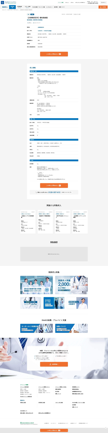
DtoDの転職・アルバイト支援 (38, 7)
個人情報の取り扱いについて (63, 423)
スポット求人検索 (59, 402)
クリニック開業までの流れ (60, 386)
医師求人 (5, 7)
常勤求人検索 (23, 402)
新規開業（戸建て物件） (25, 392)
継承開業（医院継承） (43, 390)
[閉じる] (106, 428)
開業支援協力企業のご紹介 (77, 393)
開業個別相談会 (75, 389)
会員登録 (104, 7)
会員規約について (73, 423)
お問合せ (72, 2)
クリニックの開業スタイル (44, 386)
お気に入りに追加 (77, 14)
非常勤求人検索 (42, 402)
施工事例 (57, 391)
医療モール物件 (23, 389)
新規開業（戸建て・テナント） (45, 392)
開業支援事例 (58, 389)
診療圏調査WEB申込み (77, 391)
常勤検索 (12, 7)
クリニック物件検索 (24, 386)
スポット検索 (27, 7)
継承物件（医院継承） (24, 390)
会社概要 (45, 423)
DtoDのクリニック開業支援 (26, 396)
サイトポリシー (53, 423)
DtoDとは (67, 2)
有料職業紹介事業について (83, 423)
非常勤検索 (19, 7)
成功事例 (56, 7)
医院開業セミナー (76, 386)
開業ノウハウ (58, 393)
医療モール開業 (42, 389)
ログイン (104, 2)
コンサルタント (49, 7)
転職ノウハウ (61, 7)
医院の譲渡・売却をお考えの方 (26, 413)
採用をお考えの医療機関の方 (80, 2)
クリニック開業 (60, 2)
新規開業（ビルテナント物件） (26, 394)
